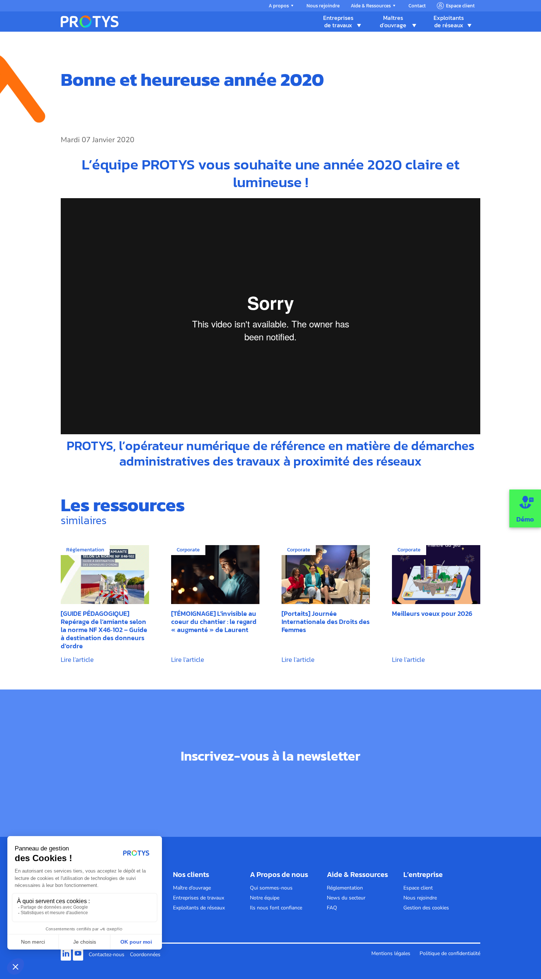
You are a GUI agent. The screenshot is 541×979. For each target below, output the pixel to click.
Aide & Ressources (371, 5)
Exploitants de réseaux (449, 21)
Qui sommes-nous (271, 887)
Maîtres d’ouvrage (393, 21)
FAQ (332, 907)
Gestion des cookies (426, 907)
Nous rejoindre (323, 5)
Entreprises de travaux (338, 21)
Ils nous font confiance (276, 907)
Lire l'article (77, 659)
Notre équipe (264, 897)
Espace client (460, 5)
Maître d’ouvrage (192, 887)
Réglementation (345, 887)
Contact (417, 5)
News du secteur (346, 897)
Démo (525, 519)
